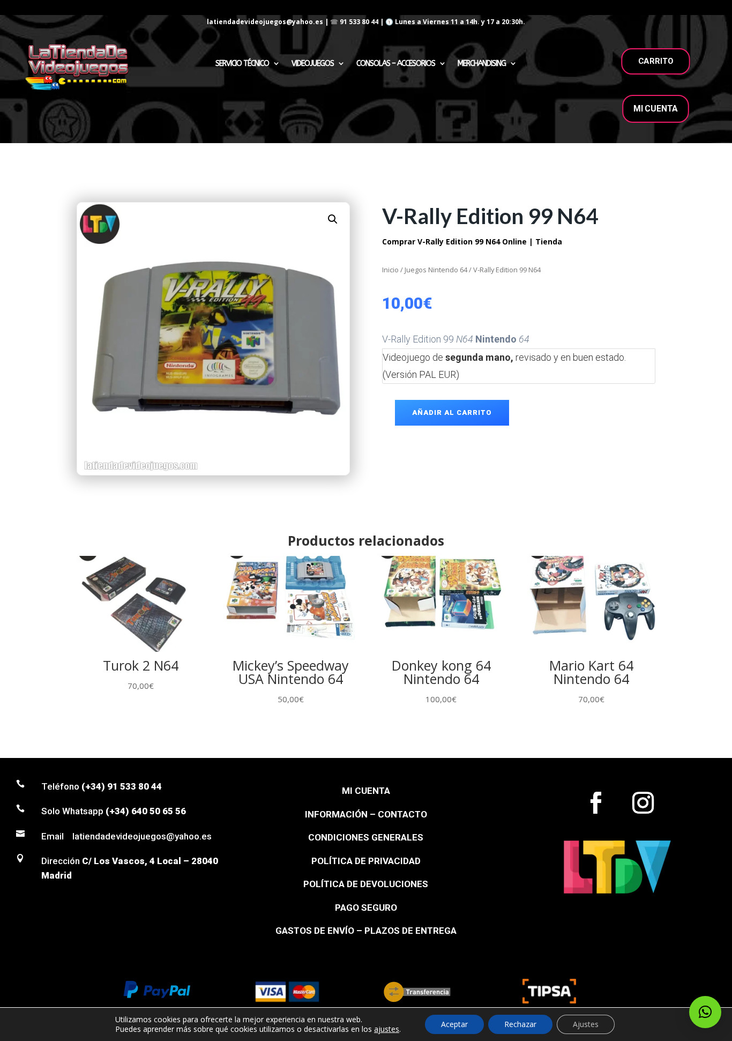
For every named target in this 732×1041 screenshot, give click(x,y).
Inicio (390, 269)
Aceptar (454, 1024)
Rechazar (520, 1024)
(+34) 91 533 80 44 (121, 786)
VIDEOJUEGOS (313, 63)
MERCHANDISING (482, 63)
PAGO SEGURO (366, 907)
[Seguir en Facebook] (595, 803)
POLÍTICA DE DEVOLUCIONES (365, 884)
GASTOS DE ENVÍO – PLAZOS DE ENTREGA (366, 930)
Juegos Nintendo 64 (436, 269)
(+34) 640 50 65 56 (146, 811)
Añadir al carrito (452, 412)
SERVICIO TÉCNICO (242, 63)
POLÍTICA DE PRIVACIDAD (366, 861)
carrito (656, 61)
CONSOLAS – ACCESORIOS (395, 63)
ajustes (386, 1029)
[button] (332, 219)
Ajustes (586, 1024)
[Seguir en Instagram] (643, 803)
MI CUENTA (655, 108)
